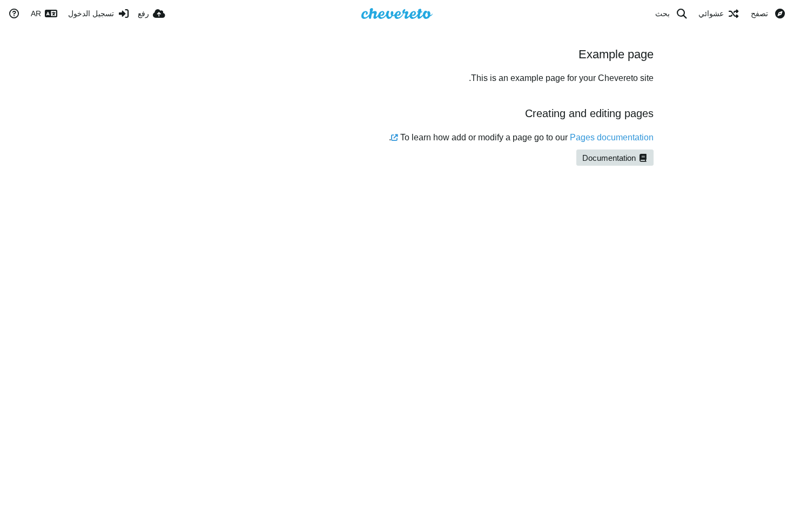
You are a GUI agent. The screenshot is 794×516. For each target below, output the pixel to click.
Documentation (610, 158)
